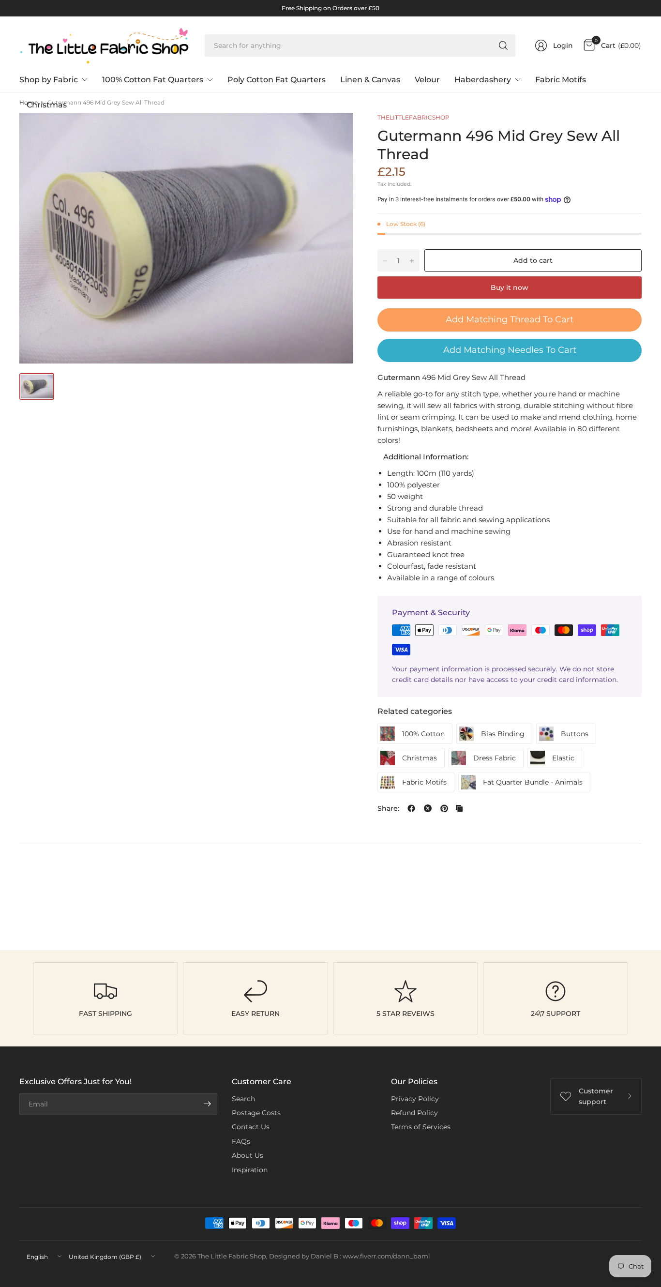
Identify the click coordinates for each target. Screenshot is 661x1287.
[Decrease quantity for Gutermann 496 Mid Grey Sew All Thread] (385, 261)
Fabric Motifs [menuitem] (560, 79)
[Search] (503, 45)
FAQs (241, 1141)
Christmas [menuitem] (47, 104)
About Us (247, 1155)
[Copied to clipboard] (459, 808)
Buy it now (509, 287)
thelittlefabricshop (413, 117)
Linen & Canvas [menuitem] (370, 79)
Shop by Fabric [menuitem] (48, 79)
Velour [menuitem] (427, 79)
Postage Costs (256, 1112)
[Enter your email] (207, 1104)
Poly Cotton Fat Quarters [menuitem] (276, 79)
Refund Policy (414, 1112)
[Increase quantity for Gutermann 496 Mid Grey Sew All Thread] (412, 261)
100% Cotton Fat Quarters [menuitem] (152, 79)
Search (243, 1098)
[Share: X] (427, 808)
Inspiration (250, 1170)
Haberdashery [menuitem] (482, 79)
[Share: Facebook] (411, 808)
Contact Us (251, 1126)
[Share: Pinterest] (444, 808)
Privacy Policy (415, 1098)
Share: (388, 808)
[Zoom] (335, 131)
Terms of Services (421, 1126)
